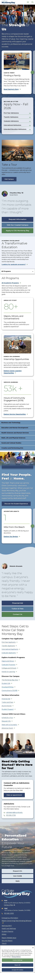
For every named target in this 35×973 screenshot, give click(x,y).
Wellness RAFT (7, 926)
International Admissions (12, 125)
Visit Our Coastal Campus (17, 225)
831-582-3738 (11, 815)
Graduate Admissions (11, 121)
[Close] (33, 947)
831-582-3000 (9, 913)
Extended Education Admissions (15, 129)
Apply (18, 881)
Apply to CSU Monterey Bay (17, 231)
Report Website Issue (9, 938)
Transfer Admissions (11, 117)
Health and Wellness (9, 928)
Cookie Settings (17, 960)
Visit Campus (9, 179)
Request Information (17, 219)
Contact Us (17, 614)
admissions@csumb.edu (14, 812)
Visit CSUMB (17, 876)
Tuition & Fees (17, 609)
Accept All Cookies (17, 969)
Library (4, 934)
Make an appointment (14, 795)
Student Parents (7, 931)
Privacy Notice (16, 956)
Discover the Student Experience (16, 504)
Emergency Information (10, 918)
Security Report (7, 940)
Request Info (17, 871)
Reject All (17, 965)
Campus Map (8, 905)
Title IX (4, 943)
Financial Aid (17, 603)
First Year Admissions (11, 113)
